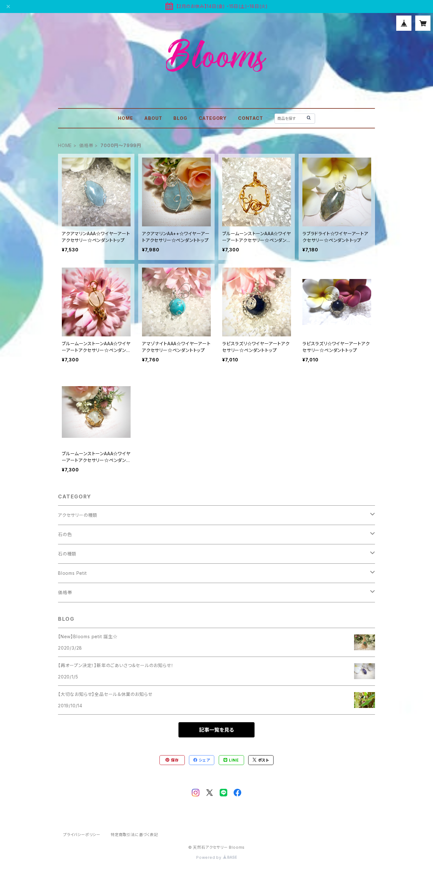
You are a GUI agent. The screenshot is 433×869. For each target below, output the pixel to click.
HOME (125, 118)
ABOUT (153, 118)
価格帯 (86, 145)
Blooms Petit (72, 573)
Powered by (209, 857)
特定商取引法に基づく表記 (134, 834)
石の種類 (67, 553)
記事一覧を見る (216, 730)
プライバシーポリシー (81, 834)
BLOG (180, 118)
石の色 (65, 534)
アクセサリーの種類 (77, 515)
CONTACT (250, 118)
